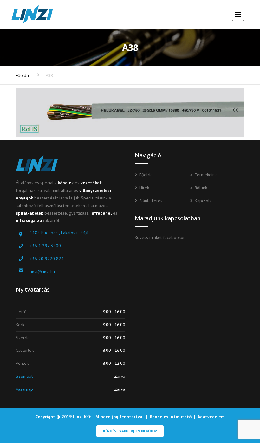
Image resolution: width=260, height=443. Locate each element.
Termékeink (206, 175)
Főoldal (23, 75)
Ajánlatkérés (150, 201)
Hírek (144, 188)
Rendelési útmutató (171, 417)
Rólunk (201, 188)
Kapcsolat (204, 201)
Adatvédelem (211, 417)
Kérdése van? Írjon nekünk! (130, 430)
